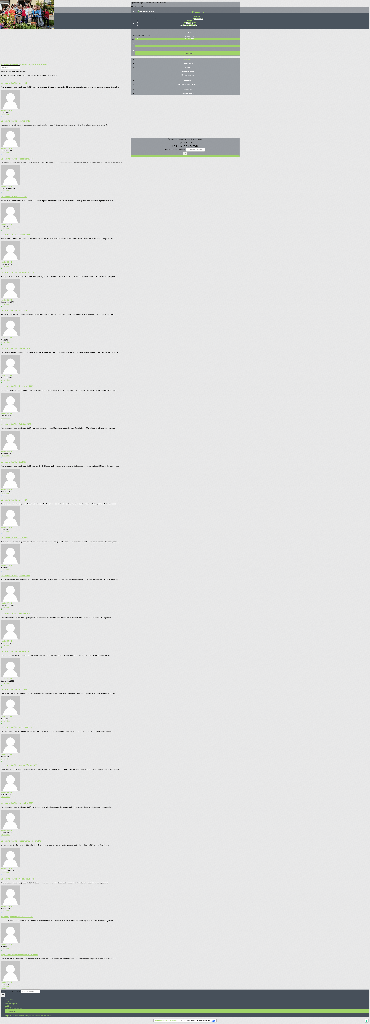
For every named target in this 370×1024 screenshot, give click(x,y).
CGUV (7, 1006)
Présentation (188, 63)
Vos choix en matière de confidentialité (195, 1021)
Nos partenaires (187, 75)
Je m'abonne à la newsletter (175, 150)
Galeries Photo (189, 39)
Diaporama (189, 36)
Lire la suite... (5, 115)
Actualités (188, 59)
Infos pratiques (188, 71)
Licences (8, 1001)
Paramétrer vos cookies (13, 1008)
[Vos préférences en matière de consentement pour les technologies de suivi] (366, 1020)
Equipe (189, 20)
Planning (189, 23)
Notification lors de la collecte (166, 1021)
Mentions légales (11, 1004)
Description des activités (187, 84)
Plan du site (9, 999)
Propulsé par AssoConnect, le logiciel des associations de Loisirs (28, 1016)
